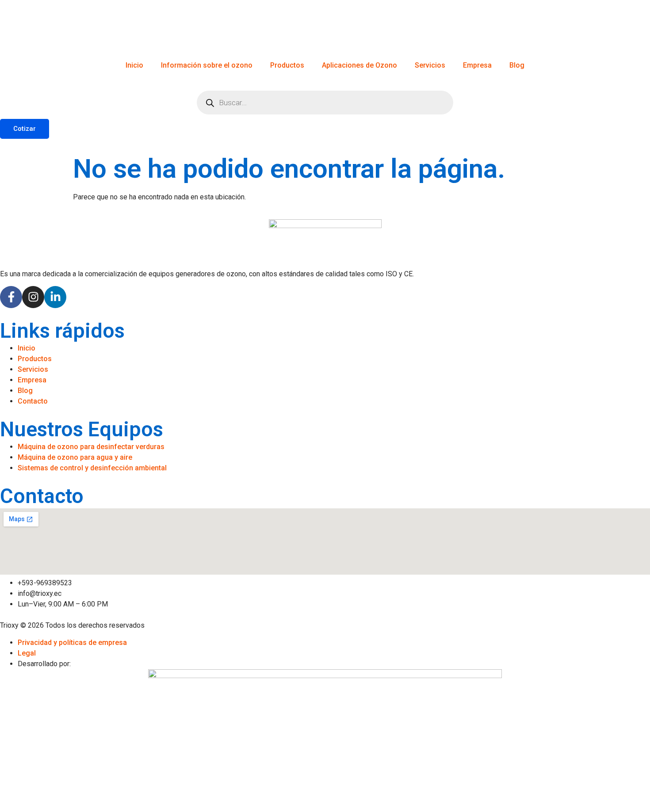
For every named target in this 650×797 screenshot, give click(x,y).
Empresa (477, 65)
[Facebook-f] (11, 297)
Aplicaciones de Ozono (359, 65)
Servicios (430, 65)
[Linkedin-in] (55, 297)
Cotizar (24, 129)
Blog (516, 65)
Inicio (134, 65)
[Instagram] (33, 297)
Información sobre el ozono (206, 65)
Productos (287, 65)
